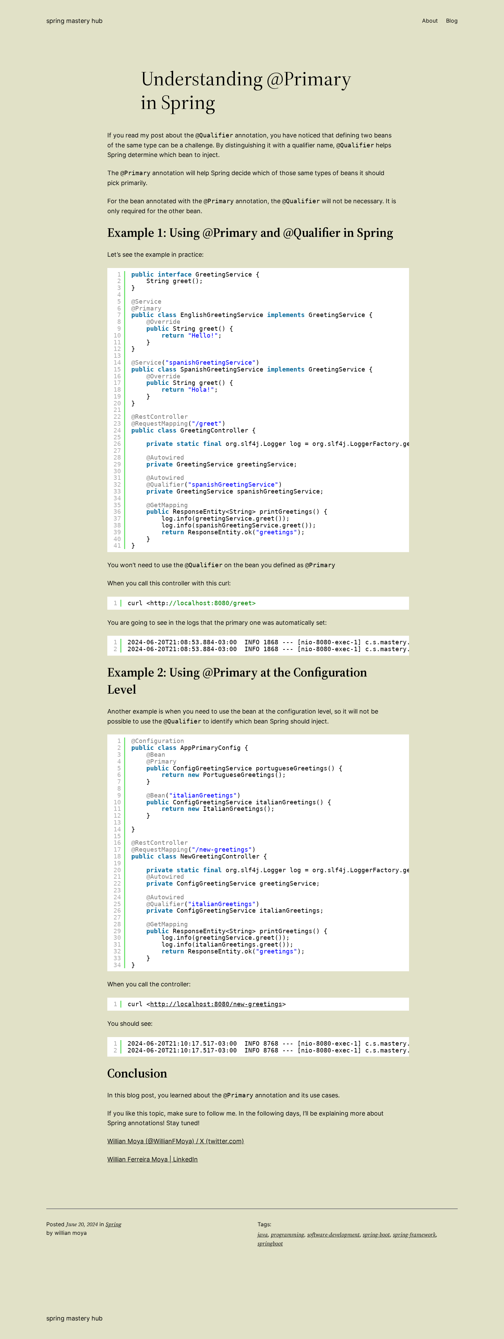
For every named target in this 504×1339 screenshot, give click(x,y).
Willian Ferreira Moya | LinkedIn (152, 1159)
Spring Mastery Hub (74, 20)
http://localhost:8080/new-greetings (216, 1004)
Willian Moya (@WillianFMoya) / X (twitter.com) (175, 1141)
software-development (333, 1234)
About (430, 20)
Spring (113, 1224)
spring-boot (376, 1234)
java (262, 1234)
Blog (452, 20)
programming (287, 1234)
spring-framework (414, 1234)
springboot (270, 1243)
